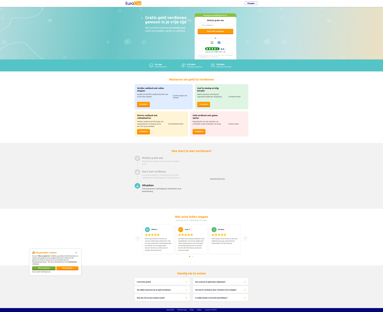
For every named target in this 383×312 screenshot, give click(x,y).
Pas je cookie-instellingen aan (41, 272)
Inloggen (251, 3)
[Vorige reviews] (138, 238)
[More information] (224, 52)
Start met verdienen (215, 31)
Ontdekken (143, 104)
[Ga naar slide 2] (192, 256)
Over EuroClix (170, 309)
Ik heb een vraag (182, 309)
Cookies (199, 309)
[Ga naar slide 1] (189, 256)
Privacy (192, 309)
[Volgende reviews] (245, 238)
